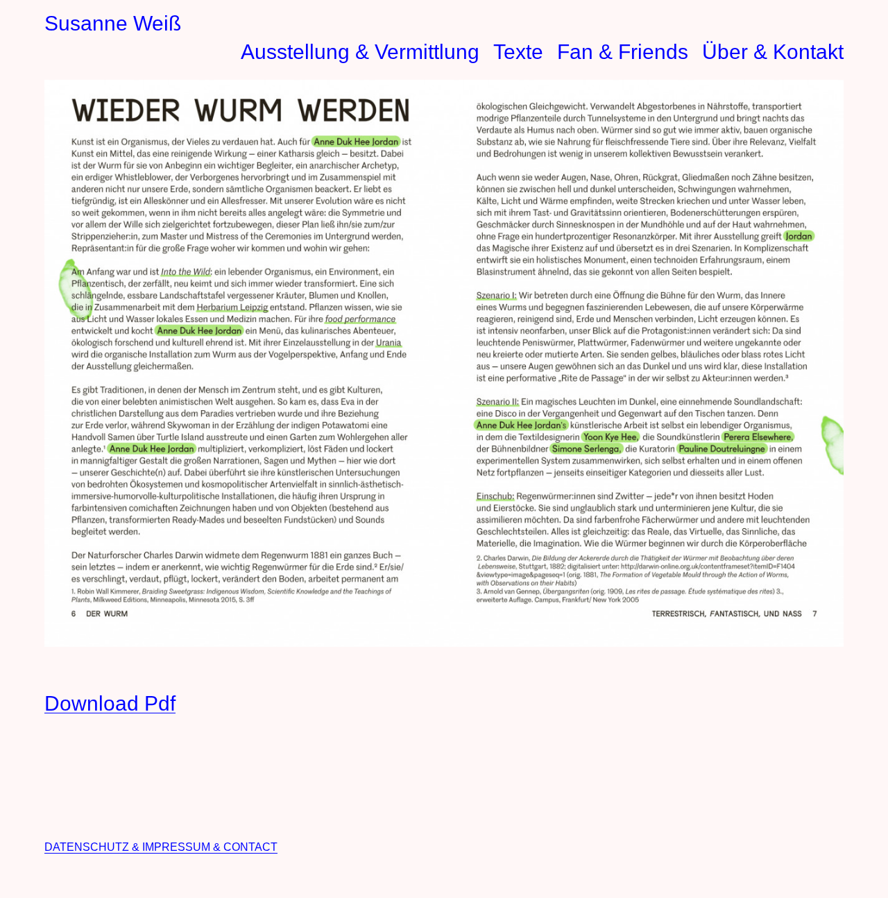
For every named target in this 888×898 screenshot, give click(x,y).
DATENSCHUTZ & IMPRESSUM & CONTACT (161, 847)
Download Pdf (110, 703)
